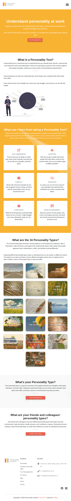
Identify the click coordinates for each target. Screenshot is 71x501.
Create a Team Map (35, 434)
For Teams (23, 475)
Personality (23, 463)
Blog (21, 478)
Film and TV (43, 497)
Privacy (22, 484)
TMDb (55, 497)
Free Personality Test (35, 40)
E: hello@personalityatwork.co (49, 475)
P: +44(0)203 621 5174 (47, 471)
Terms (22, 481)
